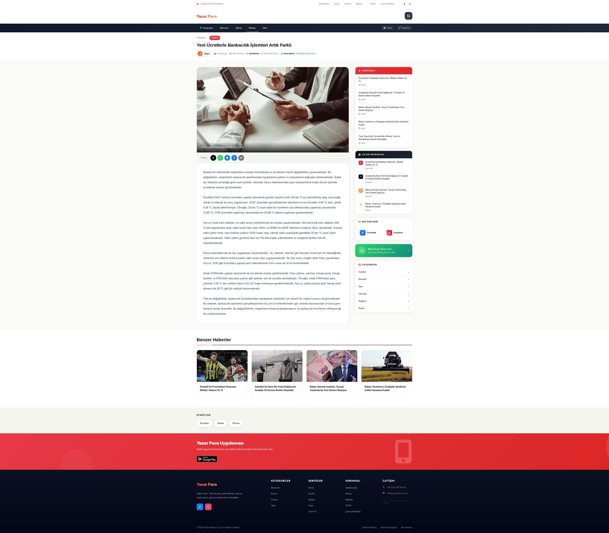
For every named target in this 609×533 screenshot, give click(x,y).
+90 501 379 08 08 (396, 487)
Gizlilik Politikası (369, 527)
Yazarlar (406, 27)
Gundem (362, 272)
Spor (361, 286)
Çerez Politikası (387, 4)
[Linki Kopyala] (241, 158)
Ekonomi (224, 27)
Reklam (347, 4)
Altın (265, 27)
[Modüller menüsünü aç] (408, 16)
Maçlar (311, 499)
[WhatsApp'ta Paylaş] (220, 158)
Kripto (311, 493)
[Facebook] (404, 4)
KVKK (373, 4)
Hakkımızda (324, 4)
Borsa (239, 27)
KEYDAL (399, 501)
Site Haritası (406, 527)
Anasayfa (208, 27)
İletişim (359, 4)
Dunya (361, 308)
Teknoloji (363, 294)
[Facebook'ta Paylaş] (234, 158)
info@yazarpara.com (397, 493)
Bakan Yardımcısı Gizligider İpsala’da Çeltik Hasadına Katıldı (383, 123)
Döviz (311, 487)
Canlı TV (312, 511)
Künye (337, 4)
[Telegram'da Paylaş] (227, 158)
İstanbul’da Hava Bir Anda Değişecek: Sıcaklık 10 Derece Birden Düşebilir (381, 94)
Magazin (362, 301)
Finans (252, 27)
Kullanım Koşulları (389, 527)
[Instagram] (410, 4)
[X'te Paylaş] (213, 158)
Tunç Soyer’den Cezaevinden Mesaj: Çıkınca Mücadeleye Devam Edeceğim (379, 138)
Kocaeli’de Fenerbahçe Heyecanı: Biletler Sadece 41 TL (383, 79)
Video (389, 27)
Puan (310, 505)
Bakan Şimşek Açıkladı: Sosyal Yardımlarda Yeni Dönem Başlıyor (381, 109)
